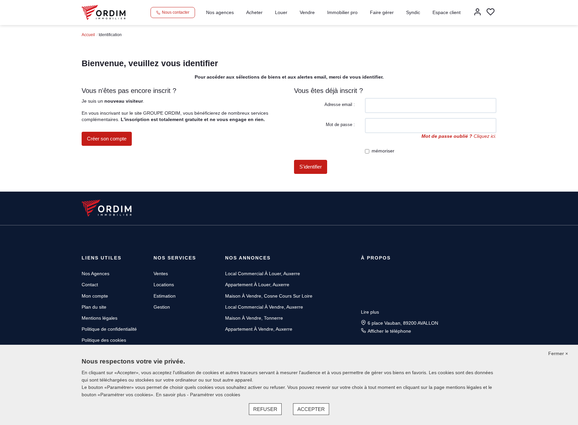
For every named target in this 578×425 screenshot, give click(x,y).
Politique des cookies (104, 340)
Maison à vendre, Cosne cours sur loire (268, 296)
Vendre (307, 12)
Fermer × (558, 353)
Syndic (413, 12)
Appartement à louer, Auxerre (257, 284)
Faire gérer (382, 12)
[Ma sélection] (490, 12)
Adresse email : (339, 104)
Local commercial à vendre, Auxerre (264, 307)
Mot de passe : (340, 124)
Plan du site (94, 307)
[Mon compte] (477, 12)
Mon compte (95, 296)
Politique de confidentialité (109, 329)
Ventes (161, 273)
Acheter (254, 12)
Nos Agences (95, 273)
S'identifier (310, 167)
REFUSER (265, 409)
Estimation (165, 296)
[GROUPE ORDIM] (103, 12)
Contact (90, 284)
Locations (164, 284)
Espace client (446, 12)
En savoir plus (171, 394)
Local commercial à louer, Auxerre (262, 273)
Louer (281, 12)
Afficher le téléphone (389, 331)
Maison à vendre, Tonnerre (254, 318)
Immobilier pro (342, 12)
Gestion (162, 307)
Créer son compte (106, 138)
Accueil (88, 34)
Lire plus (370, 312)
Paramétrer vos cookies (215, 394)
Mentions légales (99, 318)
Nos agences (220, 12)
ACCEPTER (311, 409)
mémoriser (383, 150)
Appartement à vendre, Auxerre (258, 329)
